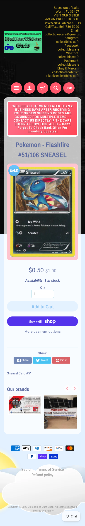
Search (26, 469)
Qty (42, 287)
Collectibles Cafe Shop (40, 506)
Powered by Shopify (42, 510)
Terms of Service (50, 469)
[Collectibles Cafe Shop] (23, 42)
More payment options (42, 331)
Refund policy (42, 475)
